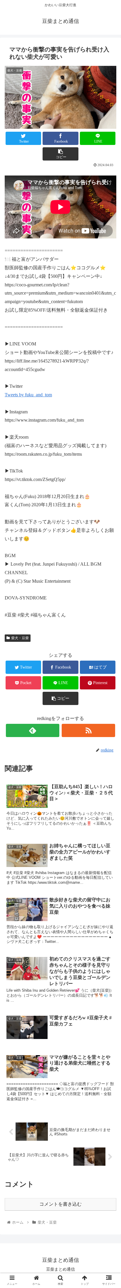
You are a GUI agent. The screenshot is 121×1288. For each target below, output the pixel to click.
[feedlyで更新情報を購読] (32, 730)
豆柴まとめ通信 (60, 1269)
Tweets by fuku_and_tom (28, 394)
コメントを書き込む (60, 1204)
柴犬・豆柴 (20, 638)
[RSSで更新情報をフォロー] (88, 730)
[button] (109, 788)
